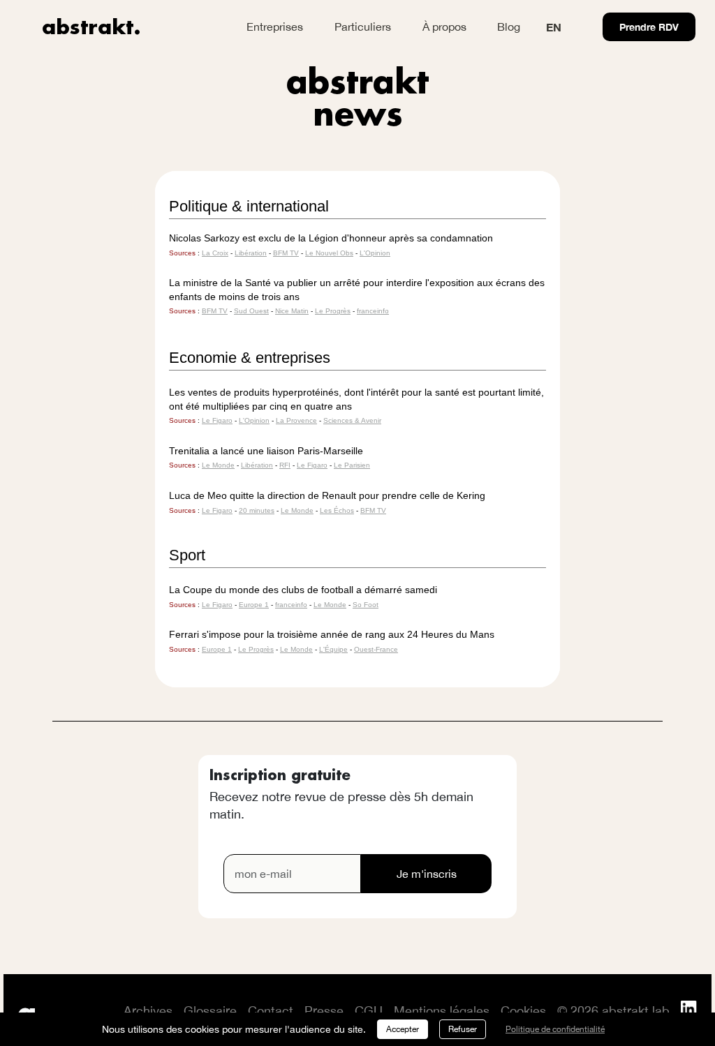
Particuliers (362, 26)
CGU (369, 1010)
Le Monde (218, 465)
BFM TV (286, 253)
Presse (324, 1010)
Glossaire (210, 1010)
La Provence (296, 420)
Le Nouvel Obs (329, 253)
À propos (444, 26)
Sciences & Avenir (352, 420)
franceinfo (373, 311)
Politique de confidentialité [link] (555, 1029)
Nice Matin (292, 311)
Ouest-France (376, 649)
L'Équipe (333, 649)
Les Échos (337, 510)
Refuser (462, 1029)
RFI (284, 465)
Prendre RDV (649, 27)
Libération (251, 253)
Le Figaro (217, 420)
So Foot (365, 604)
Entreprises (274, 26)
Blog (508, 26)
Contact (270, 1010)
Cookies (523, 1010)
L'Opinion (375, 253)
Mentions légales (441, 1010)
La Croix (215, 253)
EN (553, 26)
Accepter (402, 1029)
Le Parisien (352, 465)
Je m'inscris (427, 873)
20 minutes (256, 510)
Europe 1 (254, 604)
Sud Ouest (251, 311)
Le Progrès (333, 311)
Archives (148, 1010)
